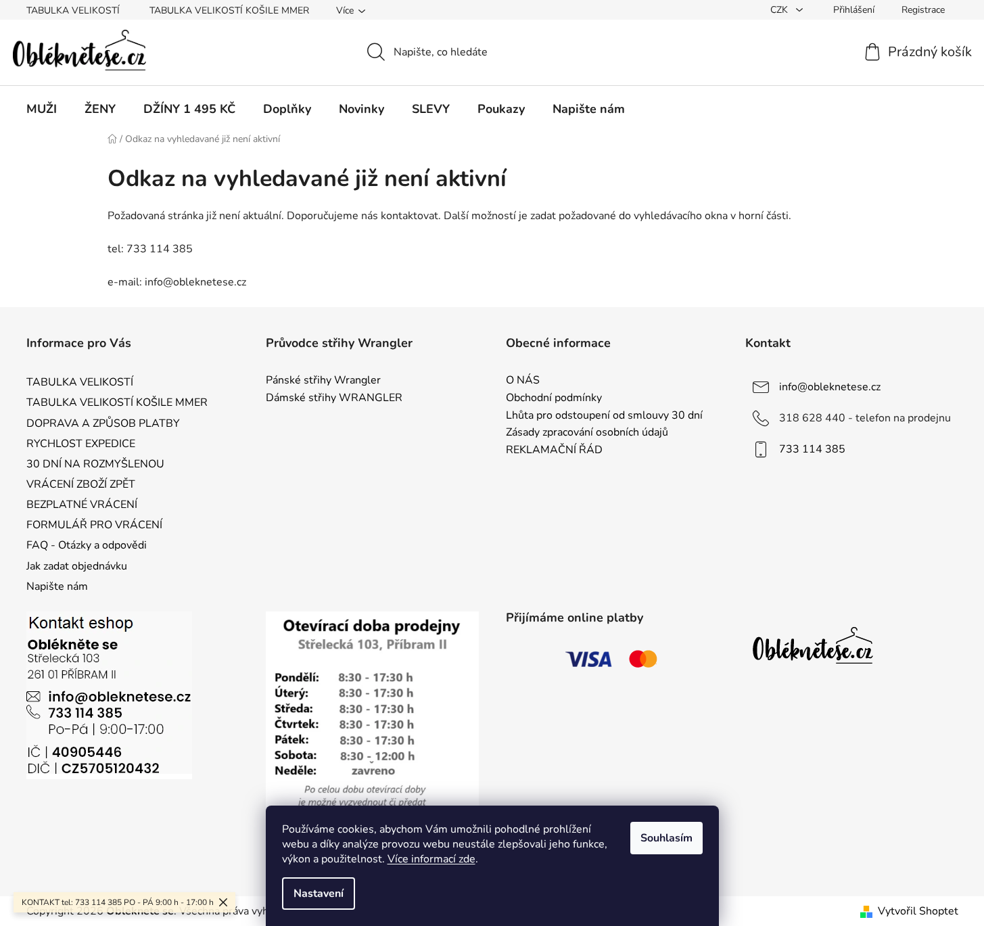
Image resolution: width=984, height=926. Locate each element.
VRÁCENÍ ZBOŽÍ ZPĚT (80, 484)
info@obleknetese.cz (830, 386)
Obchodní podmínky (554, 398)
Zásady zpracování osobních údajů (587, 433)
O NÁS (523, 381)
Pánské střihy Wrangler (323, 381)
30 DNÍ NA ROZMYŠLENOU (95, 464)
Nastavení (319, 893)
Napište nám (57, 586)
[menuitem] (41, 109)
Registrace (923, 9)
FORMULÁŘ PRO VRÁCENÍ (94, 524)
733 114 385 (812, 449)
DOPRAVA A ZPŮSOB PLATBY (103, 423)
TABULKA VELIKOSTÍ (73, 10)
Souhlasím (666, 838)
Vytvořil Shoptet (918, 911)
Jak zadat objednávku (76, 566)
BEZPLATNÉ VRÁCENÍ (81, 504)
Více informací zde (431, 859)
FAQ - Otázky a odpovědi (86, 545)
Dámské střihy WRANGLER (334, 398)
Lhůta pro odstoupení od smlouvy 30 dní (604, 416)
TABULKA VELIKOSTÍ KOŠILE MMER (229, 10)
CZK (780, 9)
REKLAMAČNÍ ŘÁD (554, 450)
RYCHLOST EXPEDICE (80, 443)
